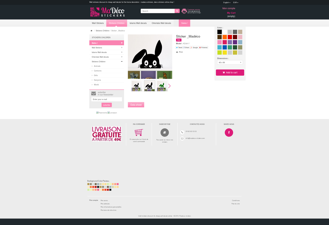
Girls (95, 75)
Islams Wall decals (99, 52)
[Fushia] (225, 42)
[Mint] (240, 47)
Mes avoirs (104, 200)
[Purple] (235, 42)
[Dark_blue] (240, 37)
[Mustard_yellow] (230, 52)
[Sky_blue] (219, 47)
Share (187, 47)
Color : (220, 27)
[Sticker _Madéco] (137, 86)
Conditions (236, 200)
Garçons (97, 80)
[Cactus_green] (219, 52)
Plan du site (236, 204)
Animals (96, 66)
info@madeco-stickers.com (195, 138)
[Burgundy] (235, 37)
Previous (129, 86)
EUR (235, 2)
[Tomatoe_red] (230, 37)
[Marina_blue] (225, 47)
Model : (179, 43)
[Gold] (235, 52)
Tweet (180, 47)
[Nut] (240, 32)
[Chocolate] (219, 37)
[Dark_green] (240, 42)
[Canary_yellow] (225, 52)
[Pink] (219, 42)
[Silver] (240, 52)
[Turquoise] (230, 47)
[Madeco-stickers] (107, 11)
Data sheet (136, 104)
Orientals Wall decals (100, 57)
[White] (225, 32)
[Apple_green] (230, 42)
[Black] (219, 32)
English (226, 2)
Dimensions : (223, 58)
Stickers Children (102, 30)
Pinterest (204, 47)
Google (195, 47)
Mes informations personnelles (111, 207)
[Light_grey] (230, 32)
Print (181, 52)
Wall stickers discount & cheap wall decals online (155, 216)
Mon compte (228, 8)
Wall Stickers (97, 47)
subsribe (106, 105)
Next (169, 86)
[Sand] (225, 37)
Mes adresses (105, 204)
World (96, 84)
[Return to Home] (92, 30)
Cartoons (97, 70)
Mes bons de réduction (108, 210)
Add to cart (231, 72)
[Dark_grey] (235, 32)
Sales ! (95, 43)
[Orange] (235, 47)
